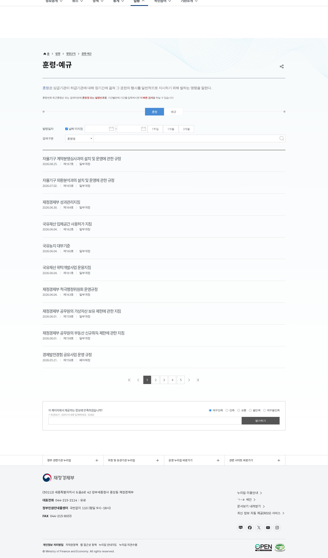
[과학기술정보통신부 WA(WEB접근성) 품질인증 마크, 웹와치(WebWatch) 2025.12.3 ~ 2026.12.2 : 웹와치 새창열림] (279, 548)
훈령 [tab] (154, 111)
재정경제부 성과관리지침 (61, 202)
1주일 (155, 128)
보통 (243, 410)
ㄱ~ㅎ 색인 (244, 500)
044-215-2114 (66, 500)
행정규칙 (71, 53)
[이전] (139, 380)
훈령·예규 (86, 53)
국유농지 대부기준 (56, 245)
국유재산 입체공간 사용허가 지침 (67, 224)
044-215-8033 (61, 516)
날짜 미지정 (76, 128)
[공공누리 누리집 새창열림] (263, 548)
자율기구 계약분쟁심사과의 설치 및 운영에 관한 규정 (82, 158)
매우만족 (218, 410)
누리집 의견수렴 (128, 545)
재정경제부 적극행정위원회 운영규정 (70, 289)
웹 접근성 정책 (88, 545)
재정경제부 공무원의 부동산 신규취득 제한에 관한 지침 (83, 333)
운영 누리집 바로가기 (180, 460)
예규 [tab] (173, 111)
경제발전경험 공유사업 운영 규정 (67, 354)
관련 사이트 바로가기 (241, 460)
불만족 (256, 410)
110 (85, 508)
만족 (232, 410)
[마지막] (198, 380)
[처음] (130, 380)
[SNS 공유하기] (281, 66)
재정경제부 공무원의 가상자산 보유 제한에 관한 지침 (82, 311)
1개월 (170, 128)
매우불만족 (273, 410)
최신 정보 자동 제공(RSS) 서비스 (259, 513)
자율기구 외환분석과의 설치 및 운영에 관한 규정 (78, 180)
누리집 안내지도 (108, 545)
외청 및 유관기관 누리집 (121, 460)
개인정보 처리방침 (53, 545)
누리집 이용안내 (247, 493)
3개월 (186, 128)
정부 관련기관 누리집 (59, 460)
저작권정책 (72, 545)
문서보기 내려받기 (249, 506)
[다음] (189, 380)
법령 (57, 53)
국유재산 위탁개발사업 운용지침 (67, 267)
